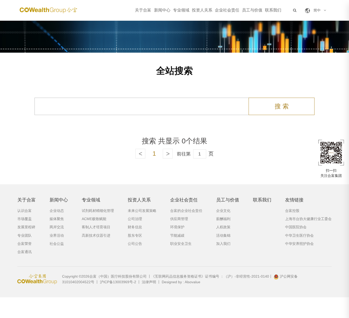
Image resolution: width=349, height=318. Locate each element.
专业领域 (181, 10)
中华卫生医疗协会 (299, 235)
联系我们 (273, 10)
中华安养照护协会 (299, 244)
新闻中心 (162, 10)
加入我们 (223, 244)
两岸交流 (57, 227)
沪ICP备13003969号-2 (118, 282)
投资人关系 (202, 10)
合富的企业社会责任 (186, 211)
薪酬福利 (223, 219)
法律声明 (149, 282)
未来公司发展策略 (142, 211)
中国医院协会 (296, 227)
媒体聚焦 (57, 219)
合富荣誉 (24, 244)
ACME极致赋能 (94, 219)
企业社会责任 (227, 10)
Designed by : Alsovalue (181, 282)
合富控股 (292, 211)
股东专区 (135, 235)
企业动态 (57, 211)
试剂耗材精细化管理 (98, 211)
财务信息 (135, 227)
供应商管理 (179, 219)
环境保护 (177, 227)
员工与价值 (252, 10)
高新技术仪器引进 (96, 235)
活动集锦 (223, 235)
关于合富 (143, 10)
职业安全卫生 (181, 244)
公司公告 (135, 244)
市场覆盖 (24, 219)
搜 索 (282, 106)
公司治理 (135, 219)
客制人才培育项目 (96, 227)
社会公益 (57, 244)
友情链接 (294, 199)
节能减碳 (177, 235)
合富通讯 (24, 252)
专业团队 (24, 235)
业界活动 (57, 235)
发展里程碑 (26, 227)
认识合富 (24, 211)
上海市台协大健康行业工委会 (308, 219)
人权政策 (223, 227)
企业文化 (223, 211)
